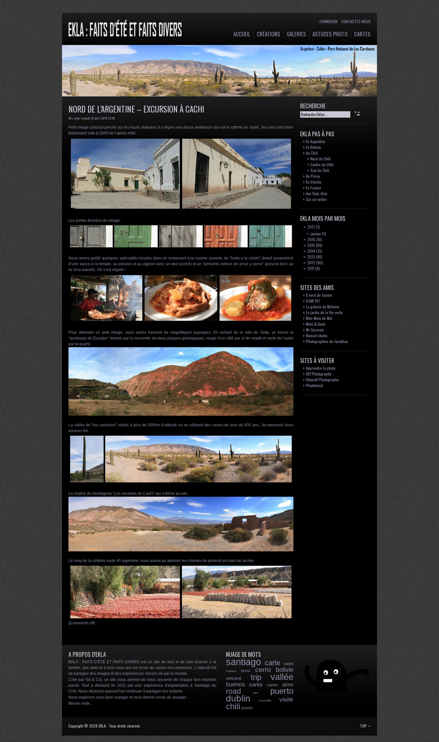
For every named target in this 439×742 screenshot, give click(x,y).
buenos (235, 684)
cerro (263, 669)
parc (256, 692)
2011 (310, 268)
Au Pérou (313, 176)
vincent (233, 678)
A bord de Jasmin (319, 295)
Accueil (241, 34)
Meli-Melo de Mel (319, 318)
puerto (281, 691)
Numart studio (316, 335)
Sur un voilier (316, 199)
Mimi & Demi (316, 324)
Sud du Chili (319, 170)
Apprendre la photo (321, 368)
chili (233, 706)
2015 (310, 245)
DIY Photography (318, 373)
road (233, 691)
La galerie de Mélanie (322, 306)
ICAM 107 (313, 300)
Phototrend (314, 385)
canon (272, 685)
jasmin (247, 708)
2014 (310, 251)
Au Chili (312, 153)
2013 (310, 256)
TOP (364, 725)
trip (256, 677)
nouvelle (265, 700)
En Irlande (313, 182)
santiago (243, 662)
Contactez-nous (356, 21)
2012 (310, 262)
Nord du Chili (320, 158)
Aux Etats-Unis (316, 193)
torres (245, 671)
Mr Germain (315, 329)
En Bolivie (313, 147)
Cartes (362, 34)
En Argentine (315, 141)
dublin (238, 698)
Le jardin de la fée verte (324, 312)
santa (255, 685)
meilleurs (231, 671)
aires (287, 684)
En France (313, 187)
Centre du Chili (322, 164)
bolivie (284, 669)
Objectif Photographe (322, 379)
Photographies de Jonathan (327, 341)
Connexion (328, 21)
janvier (315, 233)
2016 (310, 239)
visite (286, 699)
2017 (310, 227)
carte (272, 663)
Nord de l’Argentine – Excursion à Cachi (136, 109)
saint (288, 663)
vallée (282, 677)
